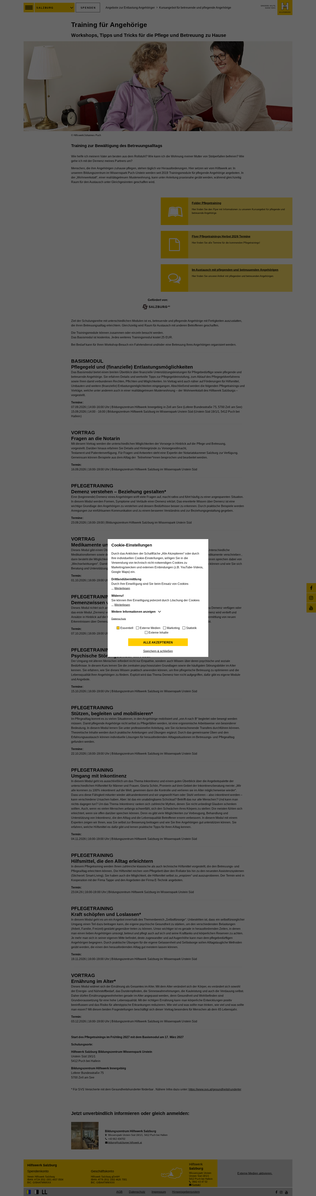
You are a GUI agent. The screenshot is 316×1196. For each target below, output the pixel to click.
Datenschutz (118, 618)
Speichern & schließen (158, 651)
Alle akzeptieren (158, 642)
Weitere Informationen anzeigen (133, 611)
